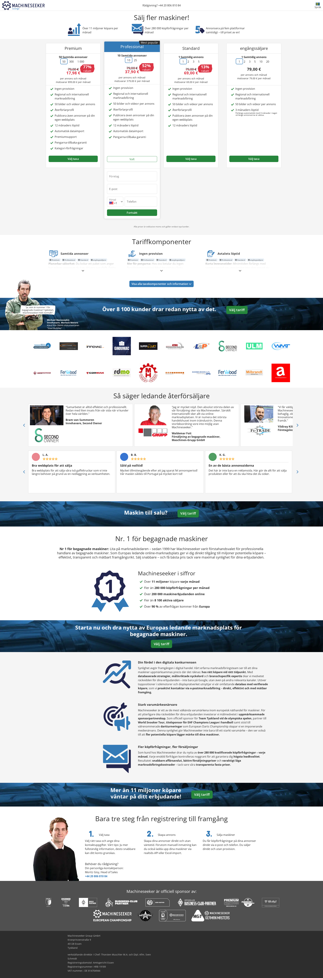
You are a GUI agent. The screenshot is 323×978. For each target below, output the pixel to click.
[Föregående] (24, 425)
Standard (84, 260)
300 (71, 61)
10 (128, 60)
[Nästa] (297, 425)
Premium (55, 260)
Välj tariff (237, 310)
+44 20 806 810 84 (96, 876)
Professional (69, 260)
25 (135, 60)
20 (267, 61)
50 (63, 61)
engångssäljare (99, 260)
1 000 (80, 61)
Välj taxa (73, 159)
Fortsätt (132, 212)
